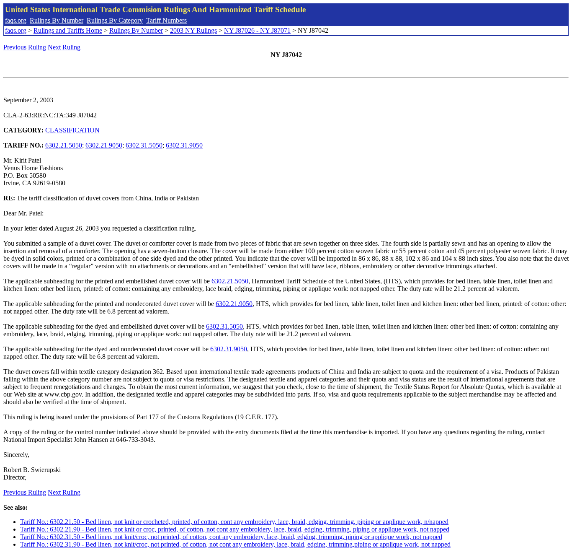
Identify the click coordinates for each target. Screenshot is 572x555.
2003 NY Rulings (193, 30)
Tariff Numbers (166, 20)
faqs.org (15, 20)
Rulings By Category (115, 20)
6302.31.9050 (184, 145)
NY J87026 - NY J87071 (257, 30)
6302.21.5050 (63, 145)
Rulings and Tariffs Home (67, 30)
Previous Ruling (24, 47)
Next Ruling (64, 47)
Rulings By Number (56, 20)
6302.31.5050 (144, 145)
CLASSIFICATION (72, 130)
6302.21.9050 (103, 145)
